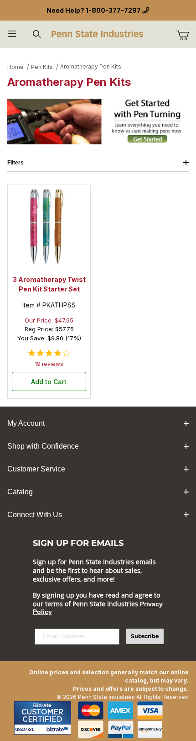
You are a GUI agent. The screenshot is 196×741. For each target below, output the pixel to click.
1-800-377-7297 (113, 10)
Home (15, 67)
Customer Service (36, 469)
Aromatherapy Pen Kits (90, 66)
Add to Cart (49, 382)
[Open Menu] (12, 34)
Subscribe (145, 636)
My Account (26, 423)
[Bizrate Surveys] (58, 729)
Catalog (20, 492)
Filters (15, 162)
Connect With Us (34, 515)
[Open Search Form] (37, 34)
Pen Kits (42, 67)
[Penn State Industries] (98, 33)
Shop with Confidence (43, 446)
